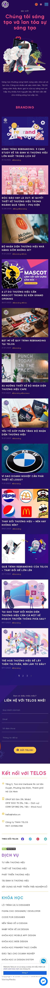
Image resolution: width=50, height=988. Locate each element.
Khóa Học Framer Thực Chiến (19, 948)
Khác (25, 254)
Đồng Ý (25, 973)
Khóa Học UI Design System (18, 960)
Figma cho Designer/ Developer (21, 911)
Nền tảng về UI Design (14, 923)
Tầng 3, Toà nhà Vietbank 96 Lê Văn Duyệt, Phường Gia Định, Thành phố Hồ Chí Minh (24, 788)
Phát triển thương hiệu (16, 875)
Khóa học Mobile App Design (19, 935)
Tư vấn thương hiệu (13, 863)
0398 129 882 (12, 807)
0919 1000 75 (12, 803)
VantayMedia (8, 980)
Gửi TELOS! (26, 750)
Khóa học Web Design (15, 942)
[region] (25, 970)
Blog (16, 209)
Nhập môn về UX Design (15, 929)
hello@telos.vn (12, 815)
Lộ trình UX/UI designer (16, 905)
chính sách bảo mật (11, 969)
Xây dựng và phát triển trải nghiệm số (24, 887)
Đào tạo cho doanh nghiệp (18, 954)
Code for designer (13, 917)
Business (26, 393)
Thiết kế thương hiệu (14, 869)
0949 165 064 (12, 799)
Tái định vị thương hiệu (15, 881)
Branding (17, 160)
